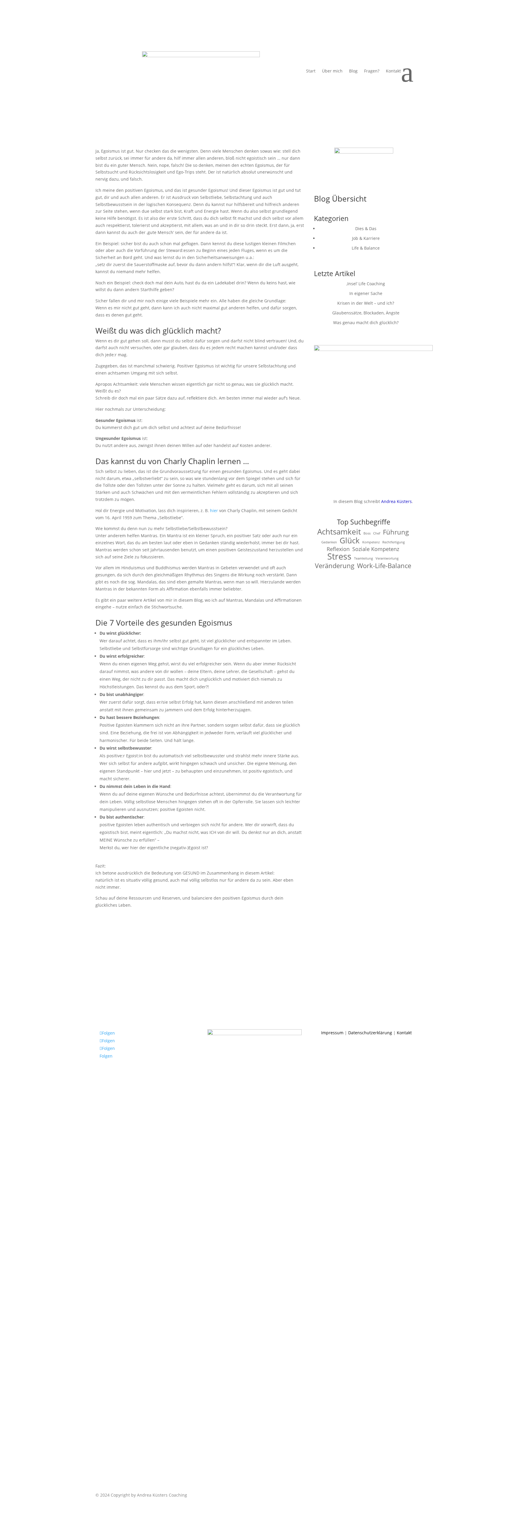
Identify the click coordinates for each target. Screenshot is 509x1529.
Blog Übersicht (340, 198)
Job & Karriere (366, 238)
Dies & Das (365, 228)
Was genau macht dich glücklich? (366, 322)
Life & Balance (366, 248)
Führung (396, 532)
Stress (339, 556)
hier (214, 510)
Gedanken (329, 542)
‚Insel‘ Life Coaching (365, 283)
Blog (353, 71)
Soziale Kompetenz (375, 549)
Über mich (332, 71)
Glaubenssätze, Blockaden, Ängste (365, 313)
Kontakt (393, 71)
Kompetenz (371, 542)
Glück (350, 540)
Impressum (332, 1032)
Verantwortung (387, 558)
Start (310, 71)
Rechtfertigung (393, 542)
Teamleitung (363, 558)
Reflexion (338, 549)
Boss (367, 533)
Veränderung (334, 565)
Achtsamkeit (339, 531)
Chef (376, 533)
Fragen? (371, 71)
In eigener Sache (365, 293)
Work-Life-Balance (384, 565)
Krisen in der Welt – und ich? (365, 303)
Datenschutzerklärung (370, 1032)
